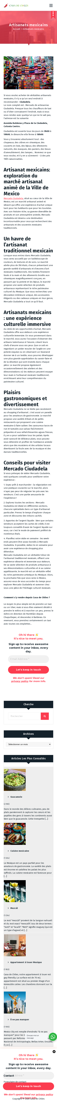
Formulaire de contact (15, 1081)
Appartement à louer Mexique (26, 962)
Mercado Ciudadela (13, 198)
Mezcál (14, 908)
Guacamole (16, 797)
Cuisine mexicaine (19, 851)
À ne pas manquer (19, 1019)
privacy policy (19, 681)
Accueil (16, 29)
